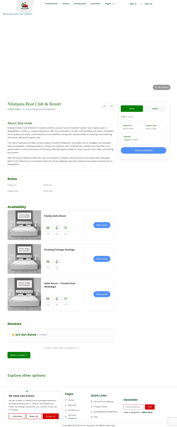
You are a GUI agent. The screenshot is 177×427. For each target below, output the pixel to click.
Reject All (34, 416)
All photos (163, 87)
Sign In (133, 3)
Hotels (65, 3)
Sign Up (148, 3)
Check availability (143, 150)
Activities (95, 3)
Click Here (147, 412)
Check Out (151, 125)
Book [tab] (131, 108)
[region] (33, 407)
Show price (102, 225)
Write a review (18, 355)
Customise (17, 416)
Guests (126, 136)
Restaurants (80, 3)
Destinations (51, 3)
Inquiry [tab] (155, 108)
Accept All (50, 416)
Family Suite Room (55, 215)
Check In (127, 125)
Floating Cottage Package (59, 249)
